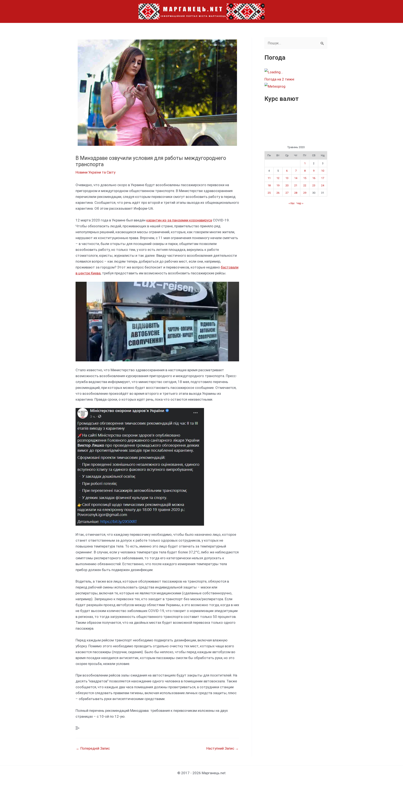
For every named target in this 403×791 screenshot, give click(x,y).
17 (322, 178)
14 (295, 178)
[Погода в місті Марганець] (295, 72)
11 (269, 178)
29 (304, 192)
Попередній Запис (93, 748)
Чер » (299, 203)
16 (313, 178)
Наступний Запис (222, 748)
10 (322, 170)
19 (277, 185)
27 (286, 192)
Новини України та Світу (95, 172)
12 (277, 178)
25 (269, 192)
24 (322, 185)
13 (286, 178)
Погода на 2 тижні (279, 79)
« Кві (291, 203)
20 (286, 185)
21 (295, 185)
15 (304, 178)
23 (313, 185)
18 (269, 185)
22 (304, 185)
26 (277, 192)
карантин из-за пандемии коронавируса (179, 220)
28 (295, 192)
